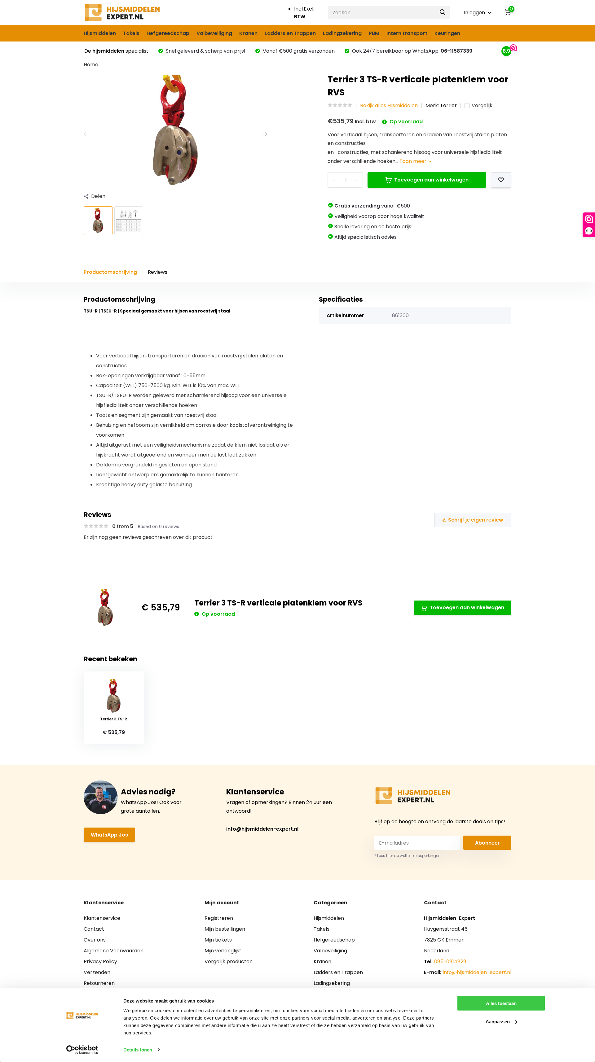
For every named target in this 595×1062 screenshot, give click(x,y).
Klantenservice (102, 918)
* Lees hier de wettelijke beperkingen (407, 855)
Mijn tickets (218, 939)
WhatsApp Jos (109, 834)
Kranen (248, 33)
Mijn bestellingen (225, 929)
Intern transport (406, 33)
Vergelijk (482, 105)
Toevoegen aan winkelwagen (431, 179)
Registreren (219, 918)
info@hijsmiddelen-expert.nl (262, 829)
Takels (131, 33)
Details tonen (137, 1049)
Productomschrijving (110, 272)
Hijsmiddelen (100, 33)
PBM (374, 33)
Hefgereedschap (168, 33)
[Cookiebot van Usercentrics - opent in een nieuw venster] (82, 1050)
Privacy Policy (100, 961)
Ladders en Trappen (290, 33)
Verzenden (97, 972)
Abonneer (487, 842)
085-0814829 (450, 961)
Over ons (95, 939)
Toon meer (413, 161)
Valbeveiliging (214, 33)
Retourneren (99, 983)
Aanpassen (498, 1021)
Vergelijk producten (229, 961)
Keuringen (447, 33)
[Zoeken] (443, 13)
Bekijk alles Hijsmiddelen (389, 105)
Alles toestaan (501, 1003)
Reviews (157, 272)
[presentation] (86, 134)
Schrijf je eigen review (475, 519)
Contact (94, 929)
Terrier (448, 105)
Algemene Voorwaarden (113, 950)
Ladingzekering (342, 33)
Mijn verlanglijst (223, 950)
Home (91, 64)
